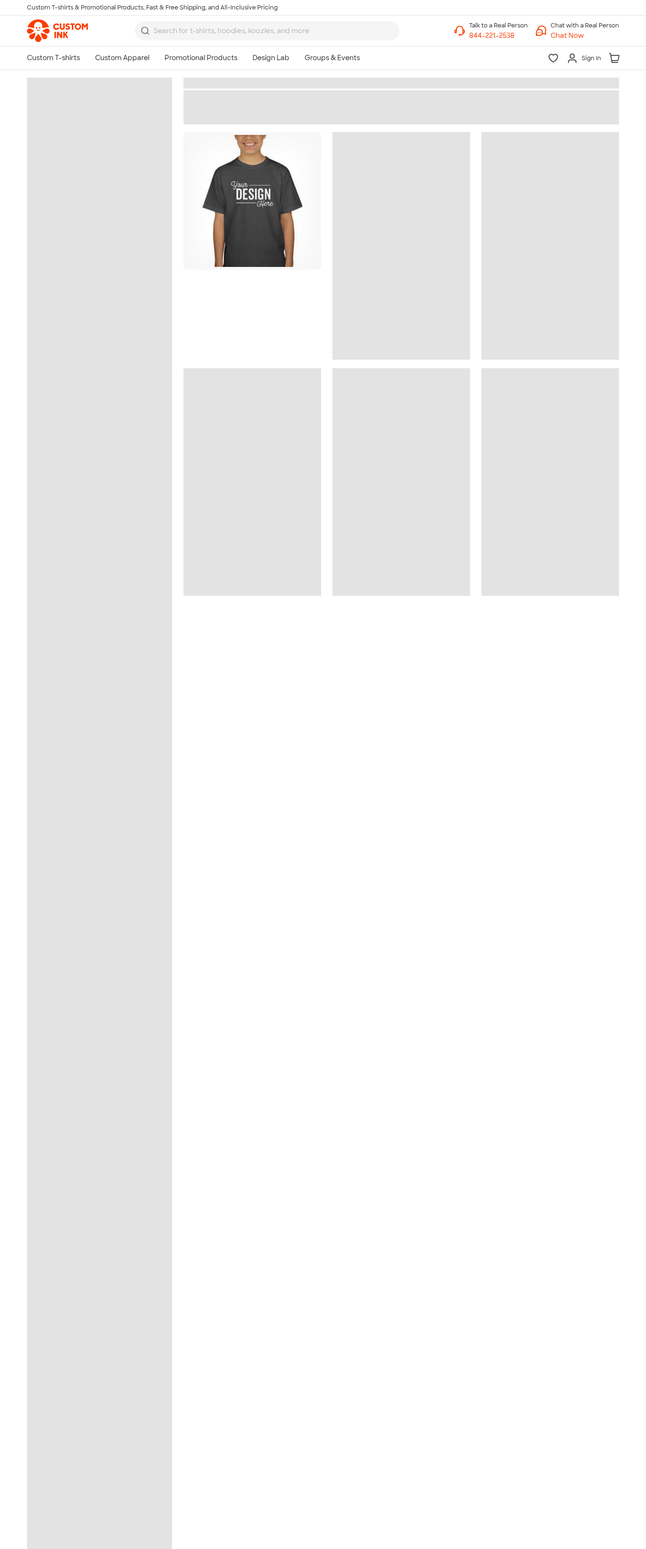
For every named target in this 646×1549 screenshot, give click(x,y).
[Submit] (145, 30)
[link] (57, 30)
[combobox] (267, 30)
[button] (584, 36)
